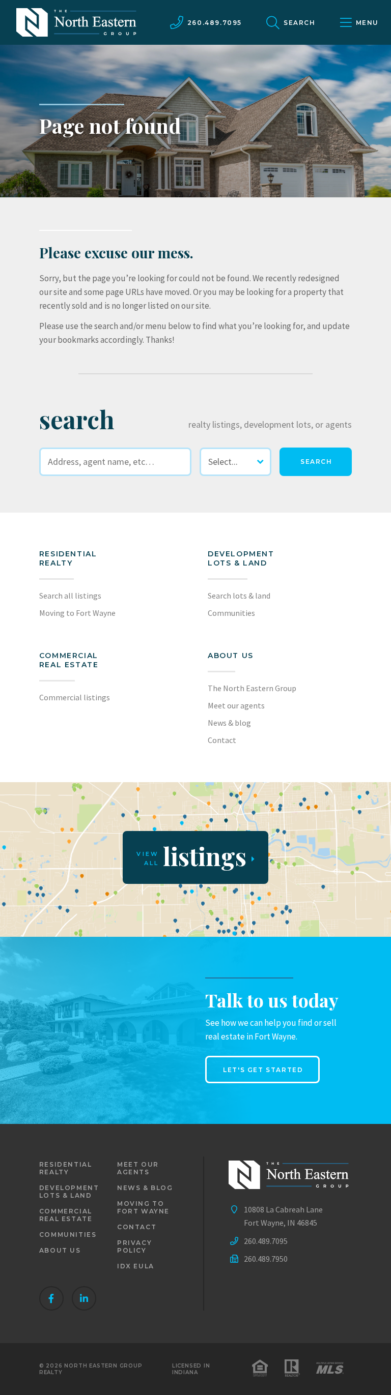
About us (231, 655)
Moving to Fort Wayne (77, 613)
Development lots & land (241, 558)
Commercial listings (74, 697)
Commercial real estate (66, 1215)
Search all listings (70, 595)
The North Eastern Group (252, 688)
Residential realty (68, 558)
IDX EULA (135, 1266)
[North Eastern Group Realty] (76, 22)
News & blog (229, 723)
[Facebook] (51, 1298)
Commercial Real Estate (69, 660)
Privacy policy (134, 1246)
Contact (222, 740)
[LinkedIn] (84, 1298)
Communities (231, 613)
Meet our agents (236, 705)
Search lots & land (239, 595)
